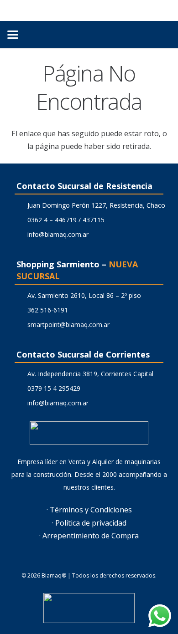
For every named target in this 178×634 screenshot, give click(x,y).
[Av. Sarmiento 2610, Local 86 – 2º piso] (19, 295)
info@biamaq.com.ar (58, 234)
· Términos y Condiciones (89, 510)
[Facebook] (77, 560)
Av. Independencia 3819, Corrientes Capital (90, 373)
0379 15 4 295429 (53, 388)
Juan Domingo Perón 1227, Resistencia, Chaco (96, 205)
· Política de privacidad (89, 523)
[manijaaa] (89, 608)
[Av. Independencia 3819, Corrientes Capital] (19, 374)
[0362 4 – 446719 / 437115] (19, 220)
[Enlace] (160, 34)
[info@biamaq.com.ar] (19, 234)
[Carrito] (141, 34)
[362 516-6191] (19, 310)
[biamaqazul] (89, 10)
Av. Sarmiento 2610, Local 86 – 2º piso (84, 295)
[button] (12, 34)
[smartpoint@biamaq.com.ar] (19, 324)
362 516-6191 (47, 310)
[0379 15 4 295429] (19, 388)
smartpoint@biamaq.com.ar (68, 324)
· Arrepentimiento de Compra (89, 536)
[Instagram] (100, 560)
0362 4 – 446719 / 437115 (66, 219)
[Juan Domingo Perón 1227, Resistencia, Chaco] (19, 205)
